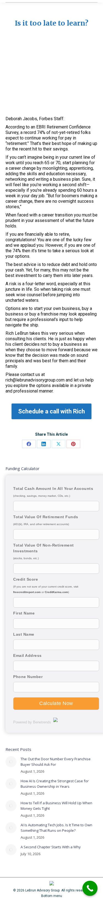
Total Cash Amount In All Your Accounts (53, 488)
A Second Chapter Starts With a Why (51, 846)
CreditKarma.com (56, 592)
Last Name (23, 634)
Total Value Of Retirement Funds (45, 517)
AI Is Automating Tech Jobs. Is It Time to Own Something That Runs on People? (56, 827)
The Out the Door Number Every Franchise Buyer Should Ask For (56, 761)
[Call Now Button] (90, 888)
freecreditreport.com (27, 592)
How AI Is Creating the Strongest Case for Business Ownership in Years (55, 783)
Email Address (27, 655)
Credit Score (25, 579)
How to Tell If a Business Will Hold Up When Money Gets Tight (56, 805)
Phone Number (28, 676)
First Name (24, 613)
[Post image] (10, 761)
